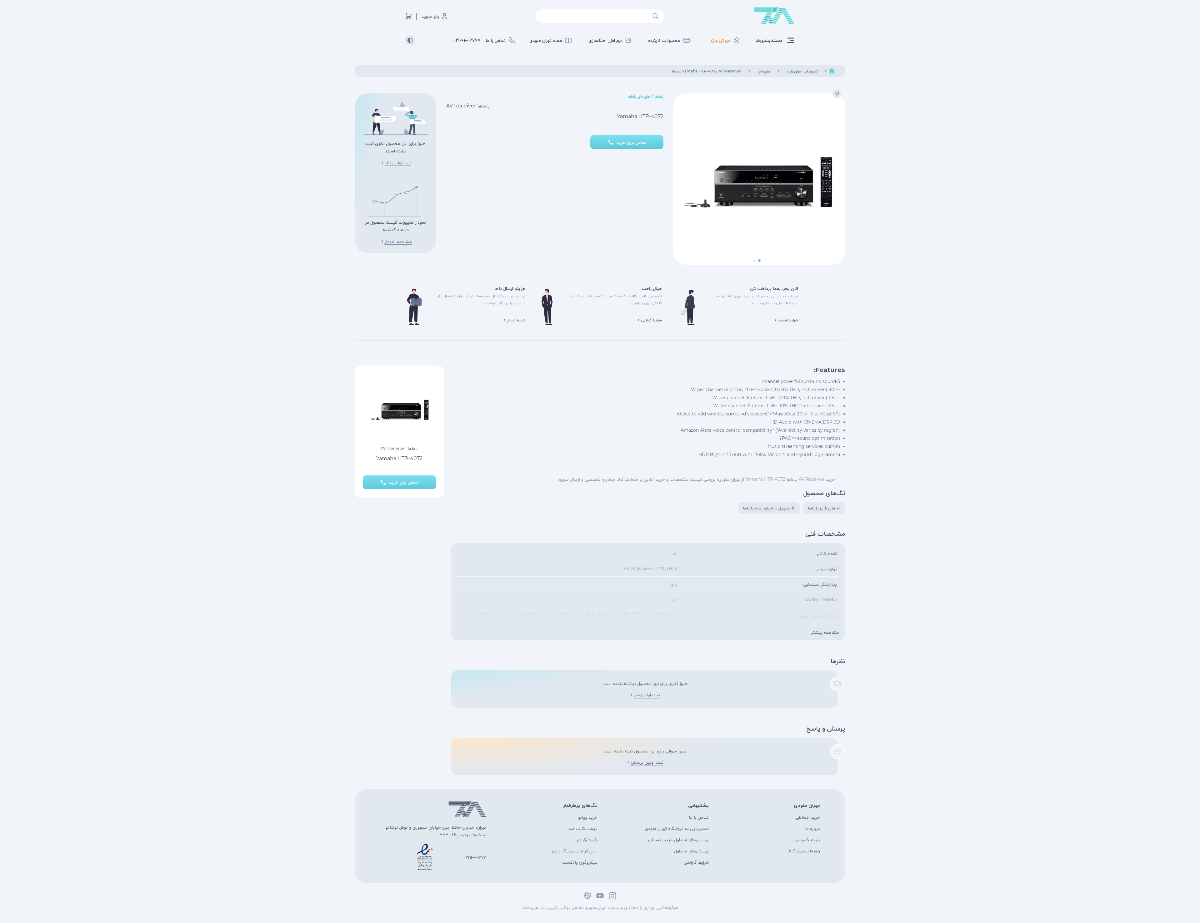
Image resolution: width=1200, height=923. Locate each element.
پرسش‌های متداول (691, 851)
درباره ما (812, 828)
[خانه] (832, 71)
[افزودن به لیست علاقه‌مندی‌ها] (836, 93)
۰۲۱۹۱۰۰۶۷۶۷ (474, 857)
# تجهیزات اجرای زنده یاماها (769, 508)
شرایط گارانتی (696, 862)
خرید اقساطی (807, 817)
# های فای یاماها (824, 508)
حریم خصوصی (806, 839)
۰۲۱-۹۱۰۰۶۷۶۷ (467, 40)
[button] (759, 260)
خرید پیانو (588, 817)
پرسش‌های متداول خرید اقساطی (678, 839)
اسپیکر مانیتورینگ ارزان (575, 851)
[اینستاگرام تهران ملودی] (612, 895)
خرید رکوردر (587, 839)
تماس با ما (699, 817)
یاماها (658, 96)
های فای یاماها (639, 96)
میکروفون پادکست (580, 862)
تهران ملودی (807, 805)
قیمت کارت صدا (583, 828)
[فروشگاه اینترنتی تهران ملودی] (774, 16)
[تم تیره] (410, 40)
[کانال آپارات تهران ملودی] (587, 895)
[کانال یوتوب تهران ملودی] (600, 895)
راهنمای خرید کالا (804, 851)
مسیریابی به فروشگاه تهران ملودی (677, 828)
